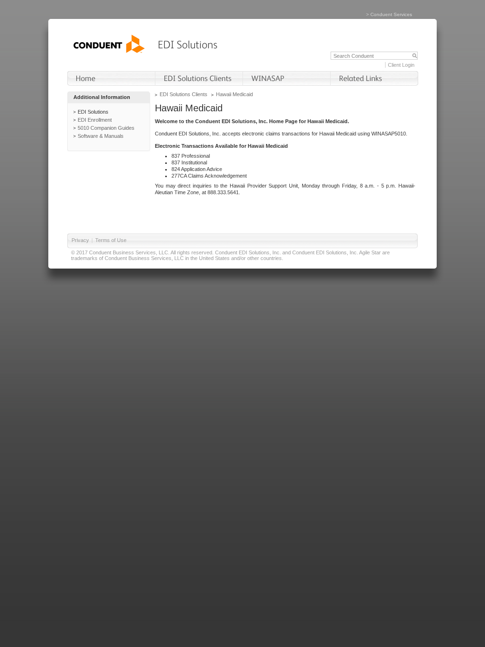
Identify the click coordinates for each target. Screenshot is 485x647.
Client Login (401, 65)
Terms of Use (110, 240)
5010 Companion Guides (106, 128)
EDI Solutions (93, 112)
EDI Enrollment (95, 120)
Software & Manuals (101, 136)
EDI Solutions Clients (183, 94)
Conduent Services (391, 14)
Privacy (80, 240)
